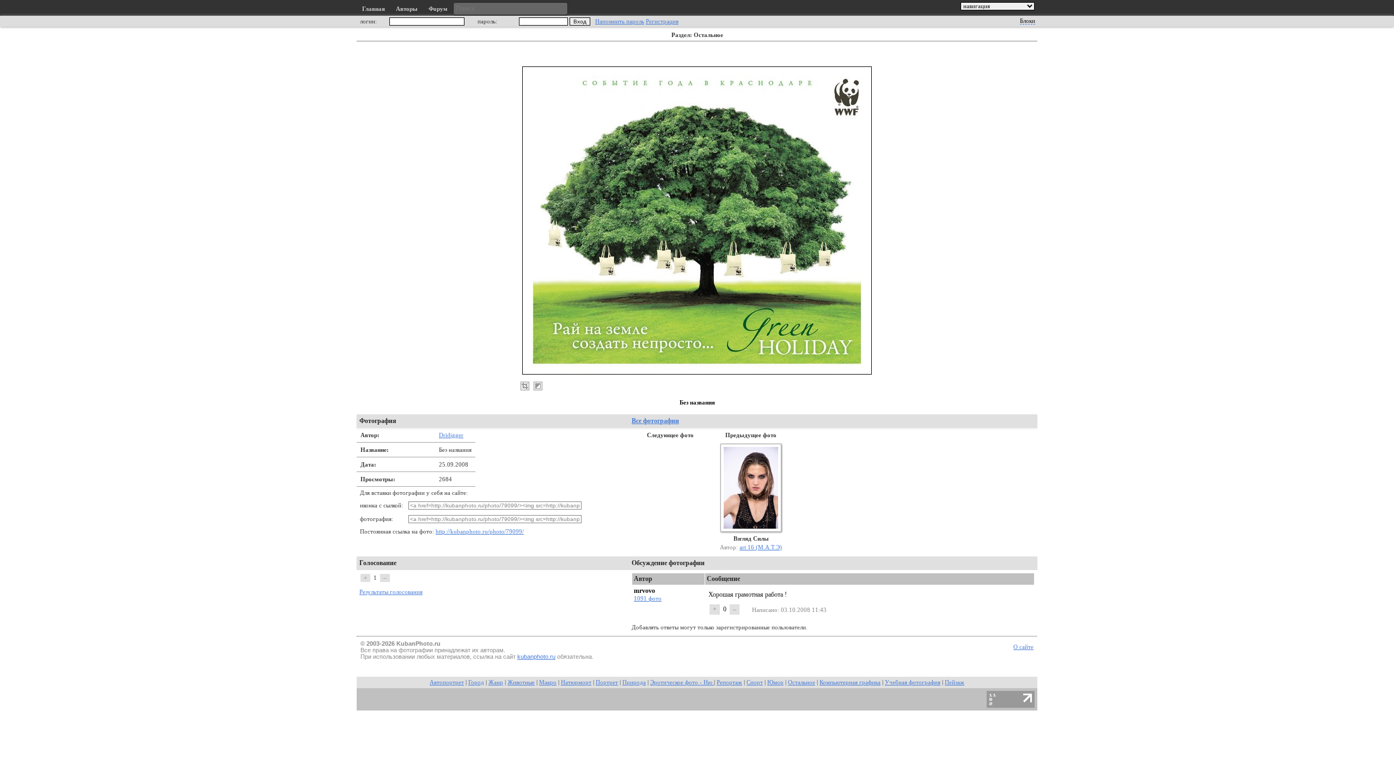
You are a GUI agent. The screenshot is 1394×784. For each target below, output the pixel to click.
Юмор (775, 682)
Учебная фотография (912, 682)
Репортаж (729, 682)
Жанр (495, 682)
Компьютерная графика (850, 682)
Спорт (755, 682)
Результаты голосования (391, 592)
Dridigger (451, 435)
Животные (521, 682)
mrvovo (644, 591)
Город (476, 682)
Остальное (801, 682)
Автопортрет (447, 682)
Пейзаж (954, 682)
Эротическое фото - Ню (682, 682)
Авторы (407, 9)
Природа (634, 682)
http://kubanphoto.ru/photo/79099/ (480, 532)
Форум (438, 9)
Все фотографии (655, 421)
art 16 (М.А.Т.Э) (760, 547)
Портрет (607, 682)
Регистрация (662, 21)
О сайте (1023, 647)
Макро (548, 682)
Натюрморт (576, 682)
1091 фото (648, 598)
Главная (373, 9)
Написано (765, 610)
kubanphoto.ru (536, 656)
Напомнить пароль (619, 21)
